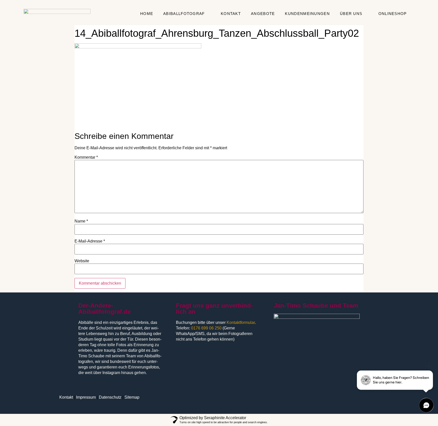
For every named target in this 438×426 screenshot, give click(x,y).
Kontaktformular (241, 322)
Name (81, 221)
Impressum (86, 397)
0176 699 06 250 (206, 328)
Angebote (263, 13)
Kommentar (86, 157)
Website (82, 261)
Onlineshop (392, 13)
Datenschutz (110, 397)
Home (146, 13)
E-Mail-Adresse (90, 241)
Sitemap (131, 397)
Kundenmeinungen (307, 13)
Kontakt (231, 13)
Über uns (351, 13)
